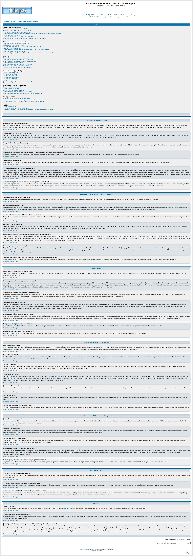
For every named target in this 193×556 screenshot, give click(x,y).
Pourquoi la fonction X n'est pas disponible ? (16, 108)
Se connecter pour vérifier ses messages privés (111, 17)
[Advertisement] (112, 10)
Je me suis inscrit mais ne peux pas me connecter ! (18, 37)
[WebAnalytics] (189, 553)
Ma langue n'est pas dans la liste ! (13, 48)
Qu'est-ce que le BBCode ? (11, 72)
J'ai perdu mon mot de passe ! (12, 35)
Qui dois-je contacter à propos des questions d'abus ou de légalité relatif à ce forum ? (28, 110)
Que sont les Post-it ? (9, 80)
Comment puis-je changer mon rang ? (14, 51)
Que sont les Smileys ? (10, 75)
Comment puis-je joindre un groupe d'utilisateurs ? (18, 91)
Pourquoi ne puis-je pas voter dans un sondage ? (18, 67)
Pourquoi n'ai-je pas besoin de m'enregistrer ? (17, 30)
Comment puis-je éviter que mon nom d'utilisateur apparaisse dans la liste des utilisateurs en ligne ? (33, 33)
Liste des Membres (107, 15)
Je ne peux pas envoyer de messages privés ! (16, 98)
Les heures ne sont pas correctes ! (13, 45)
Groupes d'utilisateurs (122, 15)
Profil (93, 17)
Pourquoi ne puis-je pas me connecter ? (15, 29)
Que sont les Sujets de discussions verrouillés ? (17, 82)
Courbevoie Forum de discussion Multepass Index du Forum (20, 21)
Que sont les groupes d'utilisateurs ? (14, 90)
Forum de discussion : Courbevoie (93, 549)
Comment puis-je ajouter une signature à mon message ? (20, 61)
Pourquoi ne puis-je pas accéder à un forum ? (16, 66)
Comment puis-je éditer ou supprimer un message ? (18, 59)
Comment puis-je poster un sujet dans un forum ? (18, 58)
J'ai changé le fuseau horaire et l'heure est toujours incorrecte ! (22, 46)
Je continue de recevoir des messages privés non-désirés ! (20, 100)
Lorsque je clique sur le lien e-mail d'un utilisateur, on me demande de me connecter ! (29, 53)
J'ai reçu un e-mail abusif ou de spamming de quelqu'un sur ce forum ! (24, 101)
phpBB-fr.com (100, 550)
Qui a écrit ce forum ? (9, 106)
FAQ (88, 15)
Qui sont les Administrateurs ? (12, 87)
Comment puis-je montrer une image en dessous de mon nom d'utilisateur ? (26, 50)
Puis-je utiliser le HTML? (10, 74)
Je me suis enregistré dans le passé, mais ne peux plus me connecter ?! (24, 38)
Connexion (130, 17)
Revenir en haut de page (10, 129)
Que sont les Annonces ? (10, 79)
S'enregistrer (134, 15)
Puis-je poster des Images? (11, 77)
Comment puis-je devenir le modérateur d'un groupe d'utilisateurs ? (23, 93)
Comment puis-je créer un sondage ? (14, 62)
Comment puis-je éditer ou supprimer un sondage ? (18, 64)
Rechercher (96, 15)
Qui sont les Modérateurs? (11, 88)
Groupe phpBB (64, 508)
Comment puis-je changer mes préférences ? (16, 43)
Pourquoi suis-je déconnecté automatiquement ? (17, 32)
